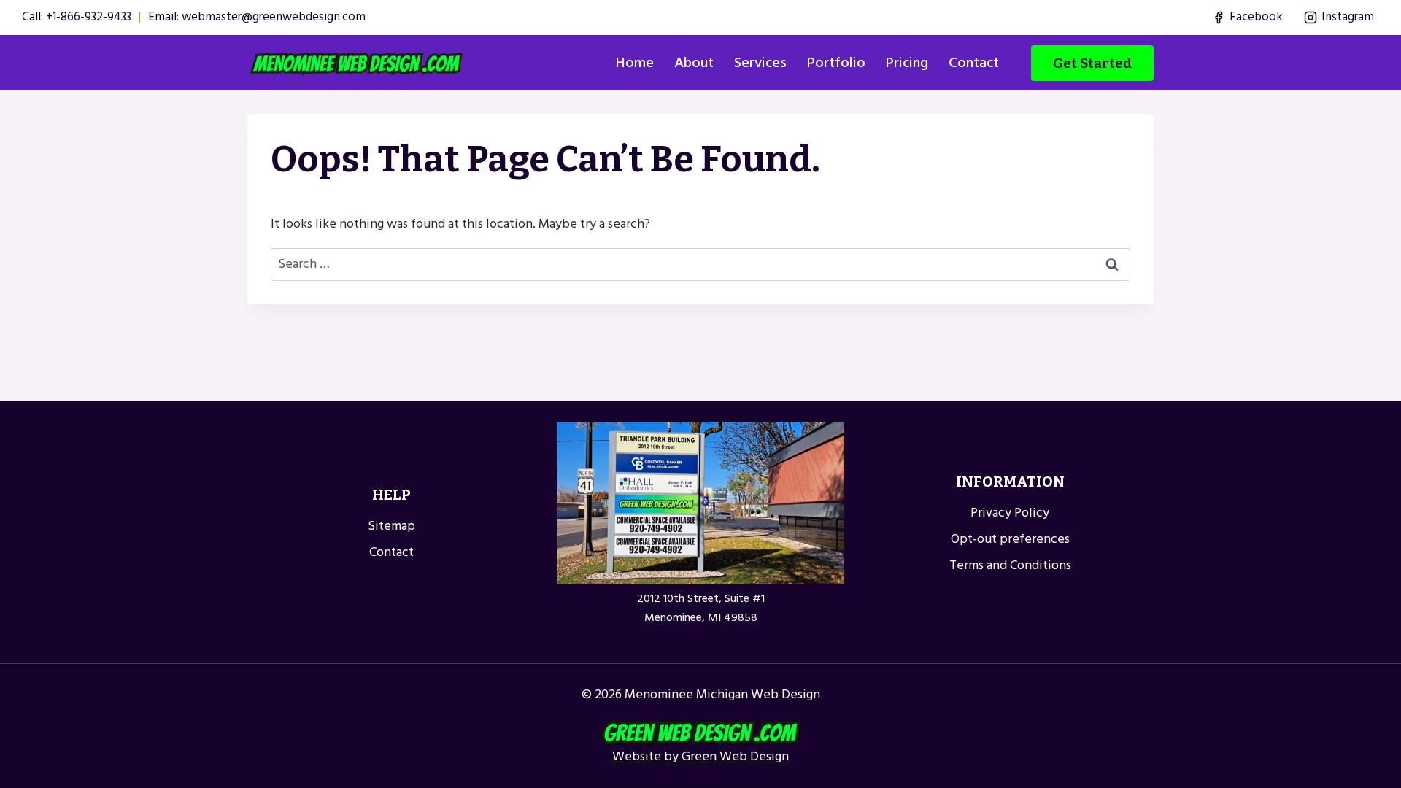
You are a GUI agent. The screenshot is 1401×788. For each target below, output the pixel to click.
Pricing (907, 62)
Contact (974, 62)
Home (635, 62)
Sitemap (391, 525)
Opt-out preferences (1010, 538)
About (694, 62)
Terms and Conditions (1010, 565)
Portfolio (836, 62)
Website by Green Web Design (700, 756)
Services (760, 62)
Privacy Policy (1009, 512)
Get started (1092, 63)
